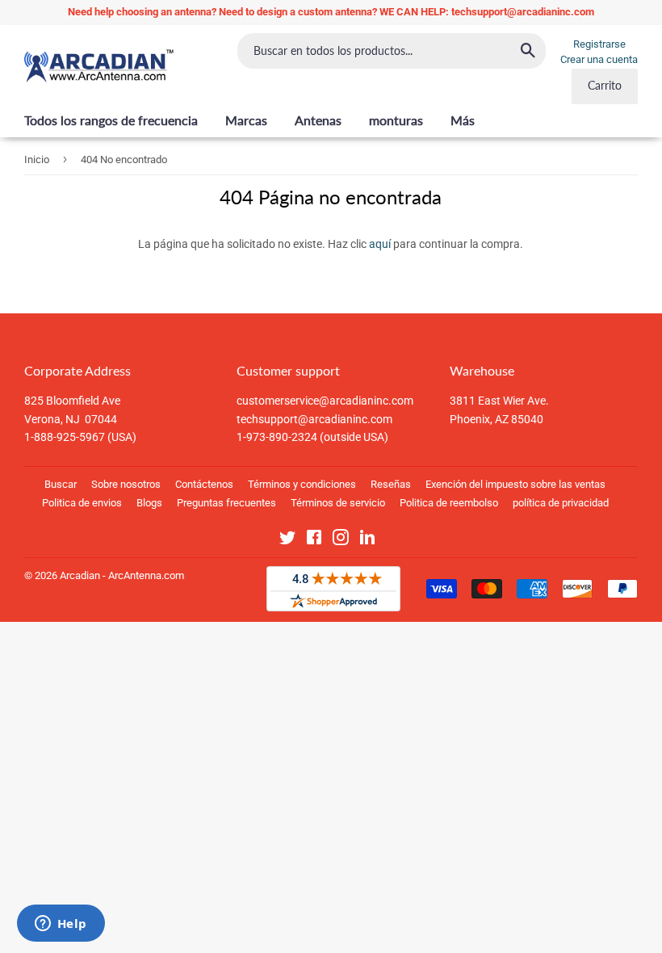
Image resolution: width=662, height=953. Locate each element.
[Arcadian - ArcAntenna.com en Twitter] (287, 540)
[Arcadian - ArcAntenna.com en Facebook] (314, 540)
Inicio (36, 159)
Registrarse (599, 44)
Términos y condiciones (302, 484)
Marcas (246, 120)
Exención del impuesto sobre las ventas (515, 484)
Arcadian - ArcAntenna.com (122, 575)
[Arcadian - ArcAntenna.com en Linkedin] (367, 540)
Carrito (605, 85)
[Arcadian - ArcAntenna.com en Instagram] (341, 540)
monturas (396, 120)
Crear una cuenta (599, 59)
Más (462, 120)
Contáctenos (204, 484)
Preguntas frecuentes (226, 503)
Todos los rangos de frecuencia (111, 120)
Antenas (318, 120)
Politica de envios (82, 503)
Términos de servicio (338, 503)
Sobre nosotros (126, 484)
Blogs (149, 503)
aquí (380, 243)
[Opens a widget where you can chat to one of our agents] (60, 925)
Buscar (60, 484)
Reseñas (391, 484)
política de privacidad (561, 503)
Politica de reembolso (449, 503)
